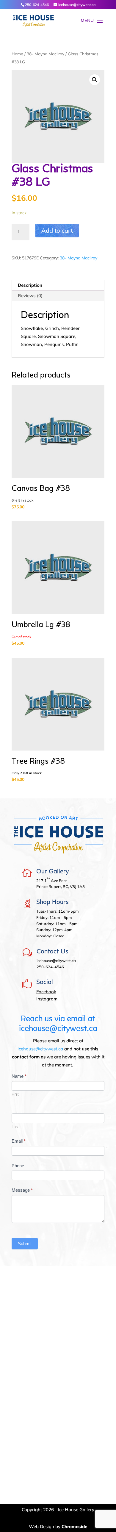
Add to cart (57, 230)
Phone (18, 1165)
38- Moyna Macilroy (45, 53)
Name (19, 1076)
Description (30, 285)
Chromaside (74, 1526)
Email (19, 1140)
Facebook (46, 991)
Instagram (46, 999)
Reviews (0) (30, 295)
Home (17, 53)
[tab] (58, 285)
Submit (25, 1243)
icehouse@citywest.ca (40, 1049)
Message (22, 1190)
